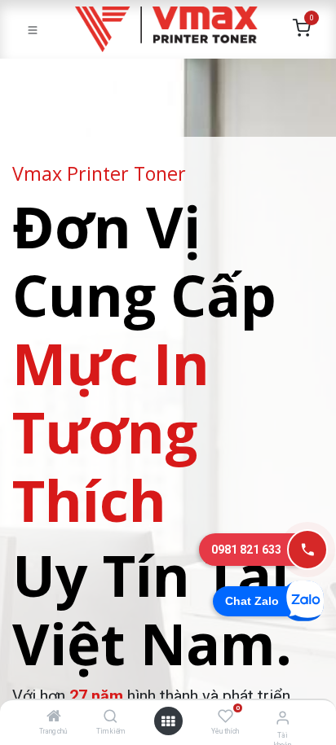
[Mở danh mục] (168, 721)
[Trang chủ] (53, 717)
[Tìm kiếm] (110, 717)
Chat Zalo (252, 600)
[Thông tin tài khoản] (282, 717)
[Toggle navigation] (32, 29)
